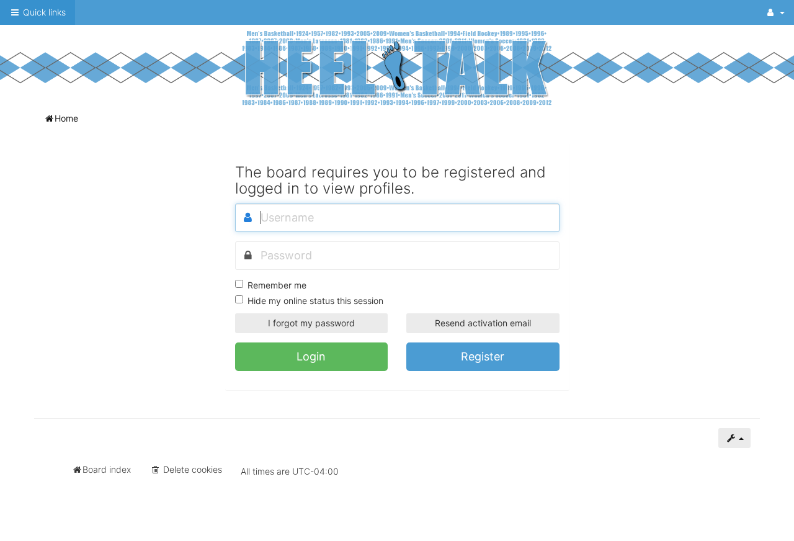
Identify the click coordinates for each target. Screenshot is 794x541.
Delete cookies (191, 469)
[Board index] (397, 67)
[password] (248, 255)
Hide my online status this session (315, 300)
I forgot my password (311, 323)
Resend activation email (483, 323)
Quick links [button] (43, 12)
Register (482, 356)
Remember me (277, 285)
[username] (248, 218)
